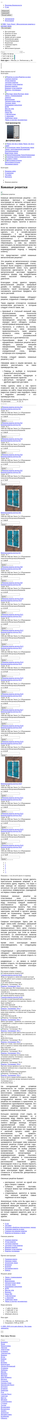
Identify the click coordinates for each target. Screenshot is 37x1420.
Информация (5, 1220)
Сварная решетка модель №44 (11, 975)
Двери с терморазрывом (13, 1277)
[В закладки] (10, 421)
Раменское (4, 1390)
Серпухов (4, 1396)
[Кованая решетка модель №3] (12, 439)
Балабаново (5, 1416)
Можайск (4, 1374)
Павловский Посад (7, 1385)
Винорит (8, 110)
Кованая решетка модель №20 (11, 784)
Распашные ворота (11, 164)
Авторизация (9, 19)
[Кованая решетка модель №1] (12, 407)
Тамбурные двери (11, 118)
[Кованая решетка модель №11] (12, 614)
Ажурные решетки (11, 82)
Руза (2, 1392)
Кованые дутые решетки (13, 88)
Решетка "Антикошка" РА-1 (10, 1031)
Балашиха (4, 1342)
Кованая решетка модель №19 (11, 743)
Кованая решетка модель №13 (11, 648)
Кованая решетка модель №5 (11, 472)
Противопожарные (11, 151)
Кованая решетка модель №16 (11, 696)
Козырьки (8, 1265)
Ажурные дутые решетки (14, 84)
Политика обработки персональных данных (20, 1227)
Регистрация (9, 20)
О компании (9, 173)
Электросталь (5, 1353)
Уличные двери (10, 103)
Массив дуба (9, 109)
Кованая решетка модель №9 (11, 584)
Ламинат (8, 97)
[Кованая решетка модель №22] (12, 813)
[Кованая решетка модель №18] (12, 726)
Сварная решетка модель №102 (12, 997)
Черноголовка (6, 1346)
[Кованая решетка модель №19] (12, 741)
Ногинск (4, 1379)
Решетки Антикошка (12, 1251)
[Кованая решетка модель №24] (12, 845)
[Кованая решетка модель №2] (12, 423)
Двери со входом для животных (16, 120)
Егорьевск (4, 1351)
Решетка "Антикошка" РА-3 (10, 1019)
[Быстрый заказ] (8, 421)
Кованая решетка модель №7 (11, 553)
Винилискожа (10, 99)
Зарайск (3, 1411)
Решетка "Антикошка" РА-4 (10, 1008)
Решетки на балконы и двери (15, 1233)
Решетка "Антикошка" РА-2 (10, 1053)
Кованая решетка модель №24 (11, 847)
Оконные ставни (11, 1261)
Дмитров (4, 1348)
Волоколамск (5, 1407)
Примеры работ (10, 171)
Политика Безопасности (13, 5)
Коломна (4, 1362)
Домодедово (5, 1349)
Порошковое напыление (13, 105)
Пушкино (4, 1388)
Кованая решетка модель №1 (11, 409)
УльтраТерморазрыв (27, 155)
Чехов (3, 1344)
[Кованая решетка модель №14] (12, 662)
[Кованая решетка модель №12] (12, 630)
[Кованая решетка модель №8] (12, 567)
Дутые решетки (10, 80)
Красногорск (5, 1364)
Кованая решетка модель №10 (11, 600)
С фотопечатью (10, 114)
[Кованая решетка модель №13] (12, 646)
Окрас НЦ (8, 112)
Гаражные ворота (25, 157)
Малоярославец (6, 1414)
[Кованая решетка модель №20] (14, 782)
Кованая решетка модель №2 (11, 425)
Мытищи (4, 1375)
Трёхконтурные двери (12, 101)
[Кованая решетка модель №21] (12, 798)
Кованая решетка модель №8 (11, 569)
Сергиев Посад (6, 1394)
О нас (7, 7)
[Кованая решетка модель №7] (14, 551)
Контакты (8, 177)
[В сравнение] (12, 421)
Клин (3, 1361)
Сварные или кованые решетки (16, 1231)
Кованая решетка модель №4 (11, 456)
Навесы (7, 1270)
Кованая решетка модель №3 (11, 441)
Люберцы (4, 1370)
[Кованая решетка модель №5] (12, 470)
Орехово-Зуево (6, 1383)
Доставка (8, 175)
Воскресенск (5, 1409)
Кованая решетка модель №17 (11, 712)
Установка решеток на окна (14, 1229)
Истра (3, 1357)
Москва (3, 1372)
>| (5, 872)
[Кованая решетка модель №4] (12, 455)
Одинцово (4, 1381)
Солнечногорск (6, 1401)
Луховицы (4, 1368)
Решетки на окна (24, 77)
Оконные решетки (7, 1236)
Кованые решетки (11, 86)
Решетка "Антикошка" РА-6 (10, 986)
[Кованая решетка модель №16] (12, 694)
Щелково (4, 1400)
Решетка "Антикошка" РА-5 (10, 1075)
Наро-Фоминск (6, 1377)
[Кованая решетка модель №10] (12, 598)
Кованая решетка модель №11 (11, 616)
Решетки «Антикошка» (13, 90)
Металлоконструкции (12, 162)
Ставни (14, 158)
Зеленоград (5, 1413)
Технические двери (27, 147)
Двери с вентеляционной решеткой (17, 149)
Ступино (4, 1403)
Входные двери (23, 94)
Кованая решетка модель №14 (11, 664)
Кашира (3, 1359)
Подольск (4, 1387)
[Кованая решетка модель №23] (12, 829)
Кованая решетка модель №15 (11, 680)
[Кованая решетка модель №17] (12, 710)
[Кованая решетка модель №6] (14, 511)
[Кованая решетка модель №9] (12, 583)
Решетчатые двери (11, 153)
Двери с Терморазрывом (13, 96)
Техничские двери (11, 1263)
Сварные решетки (11, 79)
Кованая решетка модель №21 (11, 799)
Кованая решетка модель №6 (11, 512)
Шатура (3, 1398)
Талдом (3, 1405)
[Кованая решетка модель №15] (12, 678)
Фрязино (4, 1355)
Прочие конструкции (8, 1255)
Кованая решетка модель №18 (11, 727)
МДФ (7, 107)
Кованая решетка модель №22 (11, 815)
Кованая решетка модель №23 (11, 831)
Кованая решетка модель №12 (11, 632)
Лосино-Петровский (8, 1366)
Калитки (8, 1266)
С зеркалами (9, 116)
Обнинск (4, 1418)
